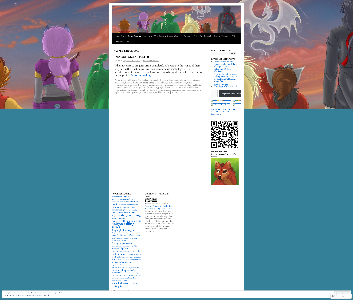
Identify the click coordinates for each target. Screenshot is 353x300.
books (115, 204)
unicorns (118, 278)
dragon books (116, 215)
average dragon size (170, 79)
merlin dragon (168, 89)
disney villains (160, 82)
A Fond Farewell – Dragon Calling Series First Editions (225, 75)
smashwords (124, 272)
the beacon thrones (120, 275)
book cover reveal (118, 201)
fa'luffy (114, 235)
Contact (119, 41)
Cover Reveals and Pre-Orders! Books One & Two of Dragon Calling (225, 64)
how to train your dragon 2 (176, 87)
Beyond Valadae (221, 36)
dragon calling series (123, 225)
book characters (119, 199)
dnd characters (125, 212)
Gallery (188, 36)
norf (119, 262)
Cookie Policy (46, 295)
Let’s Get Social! (202, 36)
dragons (131, 230)
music (138, 256)
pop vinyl (132, 262)
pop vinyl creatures (118, 267)
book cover (130, 199)
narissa (178, 89)
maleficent (156, 89)
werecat (115, 280)
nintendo (115, 262)
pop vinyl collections (119, 265)
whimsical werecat (121, 283)
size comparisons (132, 92)
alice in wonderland (152, 79)
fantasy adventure (130, 238)
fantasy (120, 237)
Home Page (120, 36)
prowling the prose (121, 269)
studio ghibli (136, 273)
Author (148, 36)
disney (151, 82)
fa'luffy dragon (122, 235)
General (126, 79)
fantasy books (118, 240)
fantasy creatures (119, 243)
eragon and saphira (178, 84)
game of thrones (131, 87)
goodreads (115, 248)
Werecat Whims (124, 280)
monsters (133, 257)
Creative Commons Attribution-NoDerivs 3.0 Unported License (159, 207)
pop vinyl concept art (133, 265)
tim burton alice (147, 92)
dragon (133, 212)
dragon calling (131, 215)
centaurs (135, 204)
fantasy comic (130, 241)
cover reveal (116, 212)
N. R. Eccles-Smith (119, 259)
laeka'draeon (119, 254)
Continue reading (142, 75)
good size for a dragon (148, 87)
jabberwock (125, 89)
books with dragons (125, 204)
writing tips (118, 286)
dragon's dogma (144, 84)
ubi (113, 277)
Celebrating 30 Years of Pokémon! (222, 70)
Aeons (140, 79)
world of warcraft (162, 92)
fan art (114, 238)
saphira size (119, 92)
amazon (114, 196)
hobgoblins (124, 248)
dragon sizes (131, 84)
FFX (189, 84)
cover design (133, 210)
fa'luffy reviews (135, 235)
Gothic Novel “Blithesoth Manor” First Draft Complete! (225, 81)
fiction (129, 243)
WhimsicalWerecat (151, 60)
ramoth (197, 89)
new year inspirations (133, 259)
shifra (133, 270)
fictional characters (119, 245)
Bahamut (183, 79)
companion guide (120, 209)
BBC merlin (119, 82)
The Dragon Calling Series (167, 36)
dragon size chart (174, 82)
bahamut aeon (193, 79)
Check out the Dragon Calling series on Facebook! (223, 112)
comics (132, 207)
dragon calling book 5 (119, 218)
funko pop (129, 246)
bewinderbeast (131, 82)
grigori (161, 87)
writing (134, 283)
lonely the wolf (132, 254)
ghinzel (136, 246)
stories (131, 272)
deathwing (143, 82)
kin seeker (136, 251)
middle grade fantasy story (120, 257)
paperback (125, 262)
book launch (132, 201)
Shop (129, 41)
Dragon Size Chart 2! (131, 57)
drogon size (164, 84)
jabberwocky (136, 89)
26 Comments (177, 92)
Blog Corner (134, 36)
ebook (137, 232)
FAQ (234, 36)
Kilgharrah (146, 89)
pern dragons (187, 89)
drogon (155, 84)
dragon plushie (119, 230)
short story (116, 272)
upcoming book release (128, 278)
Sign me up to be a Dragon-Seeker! (237, 93)
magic (139, 254)
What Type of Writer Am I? (225, 86)
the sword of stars (135, 275)
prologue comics (132, 267)
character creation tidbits (120, 207)
